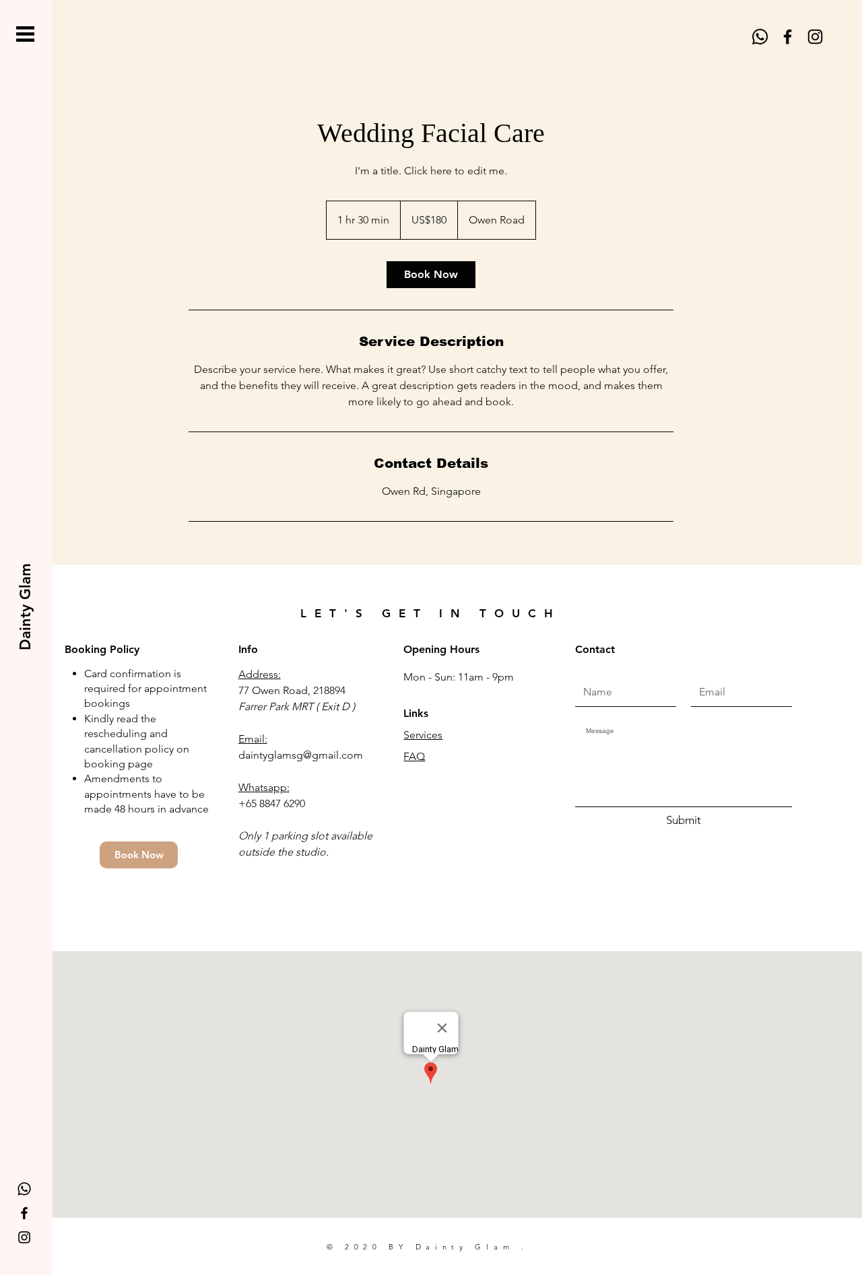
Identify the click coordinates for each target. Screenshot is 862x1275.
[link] (431, 274)
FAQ (414, 756)
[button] (25, 34)
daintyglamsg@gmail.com (300, 755)
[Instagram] (815, 36)
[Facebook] (787, 36)
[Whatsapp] (760, 36)
